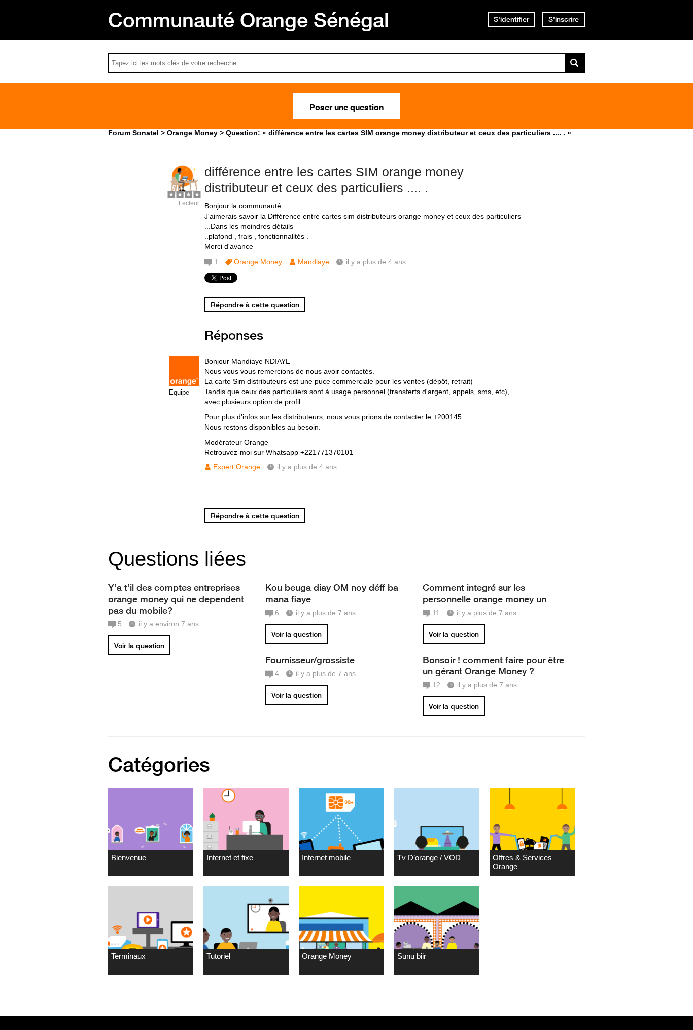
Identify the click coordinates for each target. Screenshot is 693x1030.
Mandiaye (313, 262)
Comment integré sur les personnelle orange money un (484, 593)
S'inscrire (563, 19)
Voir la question (139, 645)
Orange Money (258, 262)
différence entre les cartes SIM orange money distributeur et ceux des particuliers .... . (334, 180)
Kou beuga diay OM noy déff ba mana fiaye (331, 593)
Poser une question (346, 106)
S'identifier (511, 19)
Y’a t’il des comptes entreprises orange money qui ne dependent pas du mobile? (176, 598)
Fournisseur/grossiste (310, 659)
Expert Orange (236, 467)
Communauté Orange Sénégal (248, 19)
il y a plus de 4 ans (307, 467)
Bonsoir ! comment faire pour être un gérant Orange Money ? (493, 665)
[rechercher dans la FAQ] (575, 63)
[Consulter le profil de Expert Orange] (184, 384)
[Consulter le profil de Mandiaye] (184, 192)
